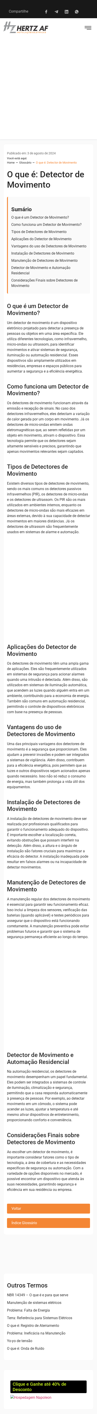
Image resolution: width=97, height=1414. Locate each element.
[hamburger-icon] (88, 28)
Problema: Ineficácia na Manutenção (36, 1333)
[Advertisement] (48, 89)
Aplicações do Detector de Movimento (41, 239)
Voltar (16, 1208)
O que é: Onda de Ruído (25, 1348)
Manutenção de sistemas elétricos (34, 1303)
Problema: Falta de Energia (28, 1310)
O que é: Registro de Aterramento (33, 1325)
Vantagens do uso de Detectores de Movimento (48, 246)
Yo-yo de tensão (19, 1341)
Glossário (25, 162)
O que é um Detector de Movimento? (40, 217)
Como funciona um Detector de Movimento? (46, 224)
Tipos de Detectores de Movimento (39, 232)
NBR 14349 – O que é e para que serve (37, 1295)
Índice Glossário (24, 1223)
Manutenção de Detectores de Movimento (44, 260)
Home (11, 162)
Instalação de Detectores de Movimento (42, 253)
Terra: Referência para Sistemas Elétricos (39, 1318)
